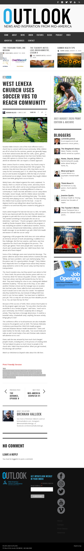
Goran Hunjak (32, 370)
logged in (15, 459)
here (41, 353)
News (9, 77)
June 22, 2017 (22, 112)
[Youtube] (75, 2)
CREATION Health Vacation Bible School (15, 370)
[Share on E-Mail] (45, 115)
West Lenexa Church (9, 377)
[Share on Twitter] (41, 112)
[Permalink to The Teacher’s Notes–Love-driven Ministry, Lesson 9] (15, 64)
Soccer (21, 375)
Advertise (61, 532)
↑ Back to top (77, 546)
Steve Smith (27, 375)
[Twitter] (66, 2)
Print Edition (62, 528)
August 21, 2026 (48, 51)
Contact (60, 524)
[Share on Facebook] (38, 112)
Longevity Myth (64, 47)
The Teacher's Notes (11, 55)
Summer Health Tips (39, 47)
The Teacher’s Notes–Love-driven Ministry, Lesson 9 (12, 50)
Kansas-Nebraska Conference (19, 373)
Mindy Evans (38, 373)
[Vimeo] (70, 2)
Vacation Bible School (38, 375)
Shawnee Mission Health (10, 375)
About (59, 521)
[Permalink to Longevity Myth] (69, 60)
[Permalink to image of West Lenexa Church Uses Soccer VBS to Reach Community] (25, 129)
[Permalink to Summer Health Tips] (42, 60)
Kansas (39, 370)
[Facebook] (58, 2)
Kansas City (6, 373)
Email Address (36, 485)
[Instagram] (62, 2)
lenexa (31, 373)
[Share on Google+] (45, 112)
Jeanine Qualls (37, 51)
